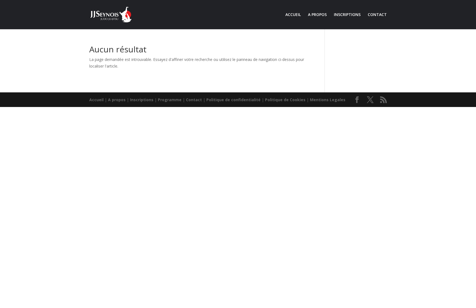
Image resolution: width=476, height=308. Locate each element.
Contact (194, 99)
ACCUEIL (293, 15)
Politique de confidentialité (233, 99)
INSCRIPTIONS (347, 15)
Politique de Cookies (285, 99)
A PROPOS (317, 15)
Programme (170, 99)
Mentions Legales (327, 99)
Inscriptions (141, 99)
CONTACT (377, 15)
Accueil (96, 99)
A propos (117, 99)
